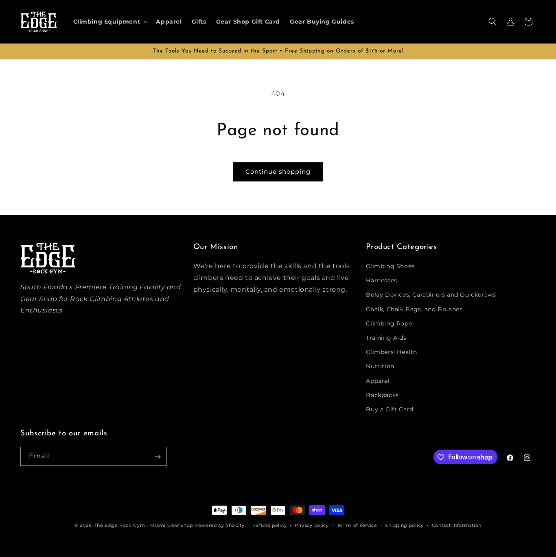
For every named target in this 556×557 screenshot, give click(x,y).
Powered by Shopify (220, 525)
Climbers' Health (391, 352)
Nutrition (380, 366)
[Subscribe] (157, 456)
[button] (109, 21)
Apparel (378, 380)
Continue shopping (278, 171)
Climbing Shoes (390, 266)
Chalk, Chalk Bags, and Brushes (414, 309)
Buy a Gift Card (389, 409)
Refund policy (269, 525)
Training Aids (386, 337)
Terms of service (357, 525)
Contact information (457, 525)
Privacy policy (312, 525)
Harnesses (381, 280)
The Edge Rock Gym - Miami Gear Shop (143, 525)
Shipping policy (404, 525)
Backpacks (382, 395)
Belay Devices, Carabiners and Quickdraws (431, 295)
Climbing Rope (389, 323)
